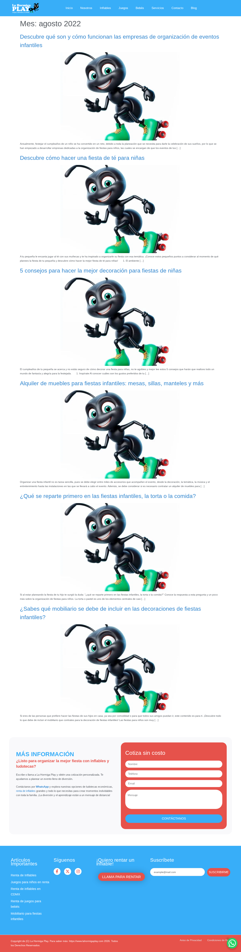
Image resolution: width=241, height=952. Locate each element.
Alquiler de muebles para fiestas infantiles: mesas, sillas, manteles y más (112, 383)
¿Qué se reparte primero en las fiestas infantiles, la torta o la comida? (108, 496)
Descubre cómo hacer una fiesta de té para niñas (82, 158)
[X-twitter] (67, 871)
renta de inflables (25, 790)
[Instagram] (78, 871)
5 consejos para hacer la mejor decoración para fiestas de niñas (101, 270)
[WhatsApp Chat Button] (232, 943)
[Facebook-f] (57, 871)
